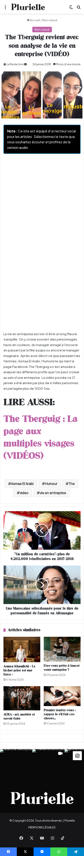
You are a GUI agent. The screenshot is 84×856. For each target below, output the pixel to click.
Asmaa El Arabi (22, 483)
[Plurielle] (28, 7)
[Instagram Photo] (16, 765)
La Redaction (15, 64)
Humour (51, 483)
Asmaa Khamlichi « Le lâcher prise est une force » (19, 670)
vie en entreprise (53, 492)
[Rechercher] (78, 8)
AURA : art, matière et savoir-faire (19, 716)
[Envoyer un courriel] (25, 64)
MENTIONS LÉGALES (42, 827)
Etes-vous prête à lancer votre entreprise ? (62, 667)
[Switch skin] (71, 8)
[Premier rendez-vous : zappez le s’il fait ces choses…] (62, 696)
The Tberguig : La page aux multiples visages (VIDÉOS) (40, 437)
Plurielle (69, 820)
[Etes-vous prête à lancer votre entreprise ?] (62, 649)
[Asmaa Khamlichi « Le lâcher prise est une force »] (21, 649)
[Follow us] (77, 755)
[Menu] (5, 8)
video (24, 492)
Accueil (35, 20)
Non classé (49, 20)
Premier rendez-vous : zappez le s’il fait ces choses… (60, 714)
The (71, 483)
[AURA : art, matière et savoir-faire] (21, 698)
